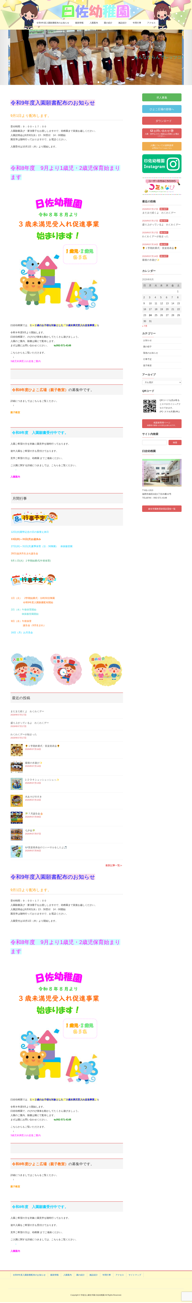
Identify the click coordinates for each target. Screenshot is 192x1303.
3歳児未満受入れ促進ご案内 (25, 361)
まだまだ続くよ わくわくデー (27, 711)
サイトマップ (135, 1275)
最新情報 (54, 1275)
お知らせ (147, 340)
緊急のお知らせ (150, 353)
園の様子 (164, 209)
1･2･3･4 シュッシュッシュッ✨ (42, 779)
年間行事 (106, 1275)
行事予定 (147, 359)
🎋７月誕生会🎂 (34, 813)
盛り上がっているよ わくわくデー (29, 723)
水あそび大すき (33, 796)
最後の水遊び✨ (33, 763)
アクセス (120, 1275)
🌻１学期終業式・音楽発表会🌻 (42, 746)
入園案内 (67, 1275)
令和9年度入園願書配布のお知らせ (29, 1275)
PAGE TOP (184, 1261)
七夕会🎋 (30, 830)
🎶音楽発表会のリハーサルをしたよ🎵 (46, 847)
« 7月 (144, 326)
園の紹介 (80, 1275)
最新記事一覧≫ (113, 865)
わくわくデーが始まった (23, 734)
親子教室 (15, 412)
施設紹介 (93, 1275)
